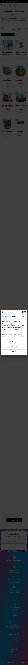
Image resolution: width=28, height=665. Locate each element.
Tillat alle (14, 341)
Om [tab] (23, 316)
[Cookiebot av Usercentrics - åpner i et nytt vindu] (20, 312)
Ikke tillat (14, 351)
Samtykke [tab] (5, 316)
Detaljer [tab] (14, 316)
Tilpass (13, 346)
